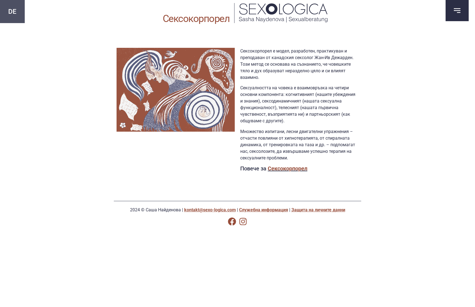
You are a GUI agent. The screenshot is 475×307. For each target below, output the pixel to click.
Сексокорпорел (287, 168)
